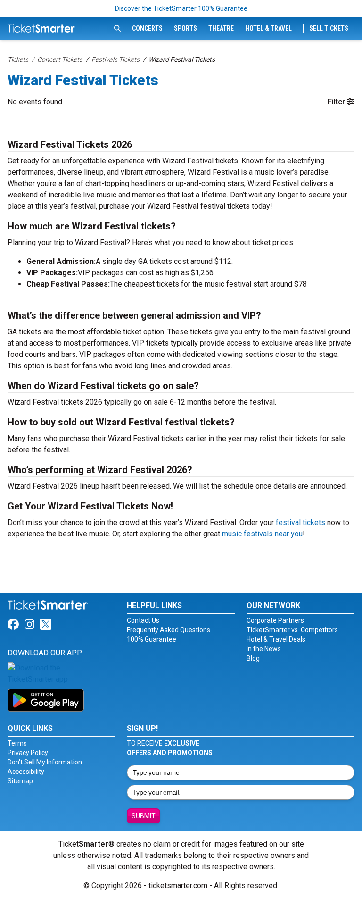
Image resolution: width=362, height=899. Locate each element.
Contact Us (143, 620)
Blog (253, 658)
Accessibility (26, 771)
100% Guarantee (151, 639)
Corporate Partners (275, 620)
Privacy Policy (28, 752)
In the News (264, 649)
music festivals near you (262, 533)
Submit (144, 816)
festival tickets (300, 522)
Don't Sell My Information (45, 762)
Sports (185, 28)
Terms (17, 743)
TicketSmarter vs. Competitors (292, 630)
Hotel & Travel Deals (276, 639)
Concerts (147, 28)
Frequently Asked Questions (168, 630)
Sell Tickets (328, 28)
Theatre (221, 28)
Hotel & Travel (268, 28)
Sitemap (20, 781)
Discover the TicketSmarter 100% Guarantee (181, 8)
